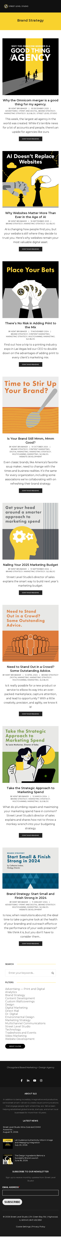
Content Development (20, 998)
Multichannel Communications (25, 1023)
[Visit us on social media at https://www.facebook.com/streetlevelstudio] (21, 1080)
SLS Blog (31, 113)
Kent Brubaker (19, 108)
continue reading (30, 139)
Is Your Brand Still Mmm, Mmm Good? (30, 440)
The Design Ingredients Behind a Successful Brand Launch (30, 1156)
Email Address (11, 1187)
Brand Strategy (46, 111)
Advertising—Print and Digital (21, 111)
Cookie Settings (23, 1226)
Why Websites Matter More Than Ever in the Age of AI (30, 215)
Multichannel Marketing (41, 336)
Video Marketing (16, 1035)
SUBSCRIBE (12, 1202)
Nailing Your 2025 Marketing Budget (30, 565)
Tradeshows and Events (20, 1032)
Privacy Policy (38, 1226)
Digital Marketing (19, 452)
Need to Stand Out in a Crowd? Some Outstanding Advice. (30, 669)
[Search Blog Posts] (52, 973)
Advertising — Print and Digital (25, 989)
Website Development (30, 456)
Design (9, 1004)
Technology (13, 1029)
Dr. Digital (11, 1014)
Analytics (11, 992)
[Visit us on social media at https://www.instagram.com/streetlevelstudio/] (41, 1080)
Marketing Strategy (15, 113)
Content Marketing (39, 334)
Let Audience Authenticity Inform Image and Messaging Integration (34, 1141)
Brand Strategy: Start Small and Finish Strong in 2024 (30, 896)
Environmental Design (19, 1017)
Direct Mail (12, 1010)
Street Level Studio (47, 113)
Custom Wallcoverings (19, 1001)
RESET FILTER (15, 1046)
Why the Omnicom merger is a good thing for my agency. (30, 102)
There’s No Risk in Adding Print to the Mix (30, 325)
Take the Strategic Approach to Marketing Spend (30, 790)
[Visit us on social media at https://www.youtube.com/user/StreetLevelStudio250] (34, 1080)
